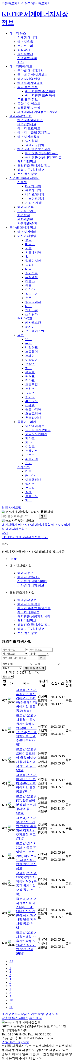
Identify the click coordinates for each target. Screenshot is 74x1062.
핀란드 (30, 376)
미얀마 (30, 289)
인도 (28, 248)
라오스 (30, 281)
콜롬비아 (31, 496)
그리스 (30, 393)
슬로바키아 (33, 409)
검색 (43, 516)
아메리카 (23, 467)
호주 (28, 297)
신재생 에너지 (27, 37)
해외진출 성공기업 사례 (34, 149)
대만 (28, 306)
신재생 (22, 182)
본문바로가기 (11, 3)
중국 (28, 240)
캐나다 (30, 475)
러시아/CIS (25, 318)
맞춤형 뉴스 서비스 (15, 1018)
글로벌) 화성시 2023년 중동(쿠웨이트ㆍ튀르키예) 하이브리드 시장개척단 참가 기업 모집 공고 (26, 856)
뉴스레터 (35, 1018)
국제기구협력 (34, 145)
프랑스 (30, 364)
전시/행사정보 (27, 174)
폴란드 (30, 372)
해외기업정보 (26, 161)
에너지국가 (9, 524)
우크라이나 (33, 417)
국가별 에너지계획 (30, 70)
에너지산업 (26, 524)
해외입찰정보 (26, 124)
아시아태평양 (26, 236)
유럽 (20, 335)
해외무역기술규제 (30, 83)
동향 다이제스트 (28, 103)
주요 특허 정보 (27, 87)
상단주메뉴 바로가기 (36, 3)
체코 (28, 368)
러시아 (30, 326)
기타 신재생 (33, 202)
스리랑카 (31, 314)
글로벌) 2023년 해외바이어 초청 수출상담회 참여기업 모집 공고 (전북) (26, 783)
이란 (28, 463)
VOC (55, 1014)
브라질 (30, 488)
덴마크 (30, 380)
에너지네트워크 (28, 136)
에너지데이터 (26, 231)
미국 (28, 471)
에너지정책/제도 (20, 66)
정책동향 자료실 (28, 107)
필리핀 (30, 264)
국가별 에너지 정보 (22, 227)
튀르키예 (31, 459)
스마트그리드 (26, 45)
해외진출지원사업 (30, 120)
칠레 (28, 492)
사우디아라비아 (36, 434)
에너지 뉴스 (17, 33)
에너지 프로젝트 (28, 128)
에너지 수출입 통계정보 (34, 132)
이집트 (30, 446)
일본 (28, 256)
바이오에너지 (34, 194)
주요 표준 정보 (27, 99)
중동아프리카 (26, 421)
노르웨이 (31, 351)
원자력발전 (25, 54)
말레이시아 (33, 260)
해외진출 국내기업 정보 (34, 165)
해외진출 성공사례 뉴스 (41, 153)
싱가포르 (31, 273)
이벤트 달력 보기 (34, 668)
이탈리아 (31, 359)
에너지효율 (25, 41)
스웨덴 (30, 405)
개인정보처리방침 (14, 1014)
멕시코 (30, 483)
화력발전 (23, 50)
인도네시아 (33, 252)
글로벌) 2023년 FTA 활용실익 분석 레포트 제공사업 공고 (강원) (26, 805)
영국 (28, 339)
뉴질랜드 (31, 277)
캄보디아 (31, 293)
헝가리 (30, 397)
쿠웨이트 (31, 450)
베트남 (30, 244)
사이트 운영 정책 (39, 1014)
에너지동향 (43, 524)
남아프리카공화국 (38, 430)
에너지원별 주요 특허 (40, 91)
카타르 (30, 438)
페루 (28, 500)
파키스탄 (31, 310)
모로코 (30, 455)
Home (13, 558)
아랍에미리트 (34, 426)
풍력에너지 (33, 190)
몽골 (28, 285)
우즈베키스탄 (34, 331)
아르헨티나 (33, 479)
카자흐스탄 (33, 322)
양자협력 (31, 140)
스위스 (30, 388)
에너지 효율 (25, 207)
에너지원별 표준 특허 (40, 95)
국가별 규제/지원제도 (32, 74)
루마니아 (31, 401)
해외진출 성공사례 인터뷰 (43, 157)
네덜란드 (31, 347)
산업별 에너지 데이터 (24, 178)
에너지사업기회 (20, 116)
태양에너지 (33, 186)
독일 (28, 343)
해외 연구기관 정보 (30, 169)
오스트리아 (33, 413)
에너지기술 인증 (28, 78)
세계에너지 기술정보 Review (37, 112)
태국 (28, 269)
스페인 (30, 355)
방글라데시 (33, 302)
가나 (28, 442)
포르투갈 (31, 384)
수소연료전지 (34, 198)
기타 (20, 62)
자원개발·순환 (27, 58)
